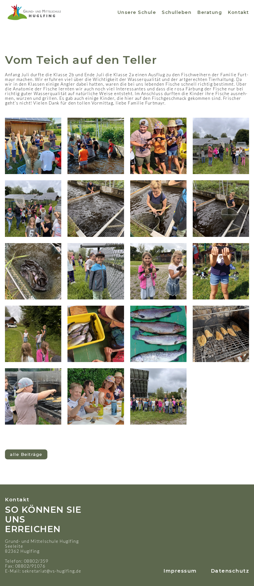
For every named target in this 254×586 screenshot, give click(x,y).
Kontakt (238, 12)
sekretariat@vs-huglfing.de (51, 571)
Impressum (180, 571)
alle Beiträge (26, 454)
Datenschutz (230, 571)
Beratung (209, 12)
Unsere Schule (136, 12)
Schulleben (176, 12)
